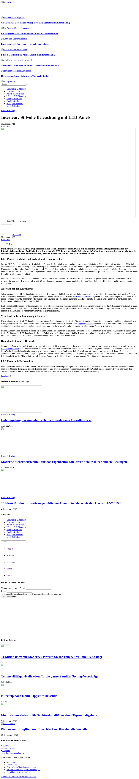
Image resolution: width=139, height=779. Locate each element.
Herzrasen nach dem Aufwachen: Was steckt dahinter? (26, 76)
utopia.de (6, 750)
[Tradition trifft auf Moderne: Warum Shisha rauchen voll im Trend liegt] (6, 651)
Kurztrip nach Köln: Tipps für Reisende (29, 696)
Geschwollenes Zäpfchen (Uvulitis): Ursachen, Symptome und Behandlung (35, 23)
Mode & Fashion (14, 106)
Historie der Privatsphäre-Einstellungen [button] (23, 769)
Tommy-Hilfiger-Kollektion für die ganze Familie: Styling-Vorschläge (49, 676)
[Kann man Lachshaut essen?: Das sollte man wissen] (14, 39)
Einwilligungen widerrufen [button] (18, 772)
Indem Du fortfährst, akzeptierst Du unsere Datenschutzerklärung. (32, 594)
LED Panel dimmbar (10, 348)
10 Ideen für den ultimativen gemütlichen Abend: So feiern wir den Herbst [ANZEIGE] (62, 503)
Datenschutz (12, 765)
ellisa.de (5, 746)
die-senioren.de (8, 748)
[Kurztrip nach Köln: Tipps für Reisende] (6, 690)
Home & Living (13, 91)
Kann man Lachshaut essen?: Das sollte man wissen (25, 44)
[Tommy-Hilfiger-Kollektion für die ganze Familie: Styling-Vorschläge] (6, 670)
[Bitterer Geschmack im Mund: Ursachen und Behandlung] (14, 49)
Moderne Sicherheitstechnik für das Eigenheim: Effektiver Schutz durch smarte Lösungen (64, 462)
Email (3, 591)
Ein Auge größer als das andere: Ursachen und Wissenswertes (29, 33)
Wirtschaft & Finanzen (16, 96)
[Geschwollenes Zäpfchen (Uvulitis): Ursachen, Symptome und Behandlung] (13, 17)
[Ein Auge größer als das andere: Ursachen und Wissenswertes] (15, 28)
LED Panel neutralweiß (81, 296)
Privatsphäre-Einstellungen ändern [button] (21, 767)
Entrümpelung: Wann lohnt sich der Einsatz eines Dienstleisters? (46, 420)
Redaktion (5, 126)
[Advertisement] (50, 10)
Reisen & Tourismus (15, 94)
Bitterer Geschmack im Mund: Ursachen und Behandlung (28, 55)
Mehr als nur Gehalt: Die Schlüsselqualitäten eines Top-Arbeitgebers (49, 715)
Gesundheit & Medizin (16, 89)
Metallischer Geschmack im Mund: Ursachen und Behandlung (30, 65)
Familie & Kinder (14, 101)
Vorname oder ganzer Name (13, 588)
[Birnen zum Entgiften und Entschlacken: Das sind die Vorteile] (8, 723)
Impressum (11, 762)
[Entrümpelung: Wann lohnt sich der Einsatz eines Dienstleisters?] (21, 412)
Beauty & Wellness (15, 103)
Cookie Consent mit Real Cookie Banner (18, 776)
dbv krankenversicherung (13, 753)
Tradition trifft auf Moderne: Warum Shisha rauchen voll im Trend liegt (51, 657)
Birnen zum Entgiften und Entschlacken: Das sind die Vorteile (44, 729)
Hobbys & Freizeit (14, 98)
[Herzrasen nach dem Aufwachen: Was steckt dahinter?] (16, 71)
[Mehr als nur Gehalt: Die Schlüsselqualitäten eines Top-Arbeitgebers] (6, 709)
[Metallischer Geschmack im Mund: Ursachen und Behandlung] (16, 60)
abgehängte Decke (86, 324)
